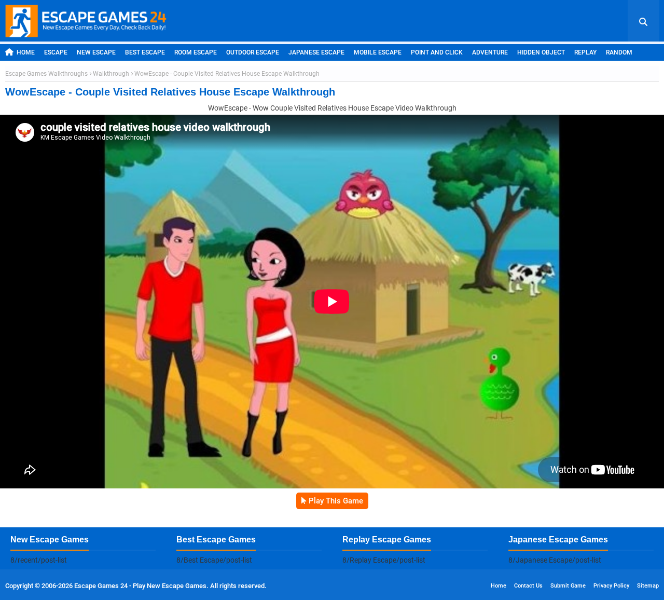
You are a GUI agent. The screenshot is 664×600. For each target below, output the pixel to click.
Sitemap (648, 585)
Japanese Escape (316, 52)
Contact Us (528, 585)
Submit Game (568, 585)
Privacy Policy (611, 585)
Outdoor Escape (252, 52)
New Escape (96, 52)
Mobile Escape (378, 52)
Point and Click (437, 52)
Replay (585, 52)
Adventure (490, 52)
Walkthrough (111, 73)
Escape (55, 52)
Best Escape (145, 52)
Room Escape (195, 52)
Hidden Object (541, 52)
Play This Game (336, 501)
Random (619, 52)
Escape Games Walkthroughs (46, 73)
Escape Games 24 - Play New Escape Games (140, 586)
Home (26, 52)
